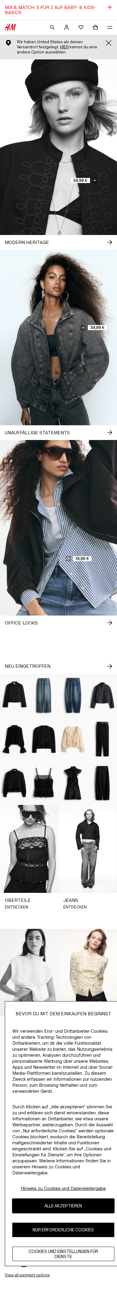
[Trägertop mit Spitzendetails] (44, 783)
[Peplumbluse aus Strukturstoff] (44, 739)
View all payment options (27, 1275)
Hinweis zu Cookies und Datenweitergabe (63, 1188)
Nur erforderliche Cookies (63, 1229)
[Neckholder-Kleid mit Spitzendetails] (73, 783)
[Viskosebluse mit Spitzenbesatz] (14, 739)
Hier (64, 47)
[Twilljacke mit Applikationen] (14, 695)
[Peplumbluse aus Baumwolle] (14, 783)
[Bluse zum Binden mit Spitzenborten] (73, 739)
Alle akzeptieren (63, 1205)
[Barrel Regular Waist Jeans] (73, 695)
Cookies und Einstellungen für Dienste (63, 1254)
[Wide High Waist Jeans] (44, 695)
